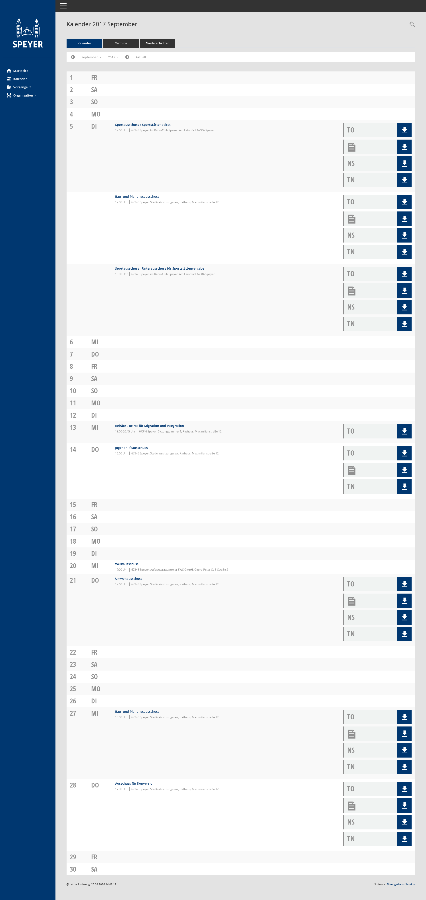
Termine (121, 43)
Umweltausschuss (128, 578)
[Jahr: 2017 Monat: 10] (127, 57)
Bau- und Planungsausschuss (137, 196)
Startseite (20, 71)
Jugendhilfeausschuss (131, 448)
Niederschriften (158, 43)
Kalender (20, 79)
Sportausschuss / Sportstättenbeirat (143, 124)
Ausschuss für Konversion (134, 783)
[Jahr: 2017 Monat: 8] (73, 57)
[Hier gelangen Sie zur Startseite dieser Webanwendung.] (27, 33)
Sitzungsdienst (401, 884)
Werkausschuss (126, 564)
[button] (27, 87)
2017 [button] (112, 57)
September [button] (90, 57)
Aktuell (141, 57)
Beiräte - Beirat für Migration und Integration (149, 426)
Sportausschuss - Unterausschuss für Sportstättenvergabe (159, 268)
